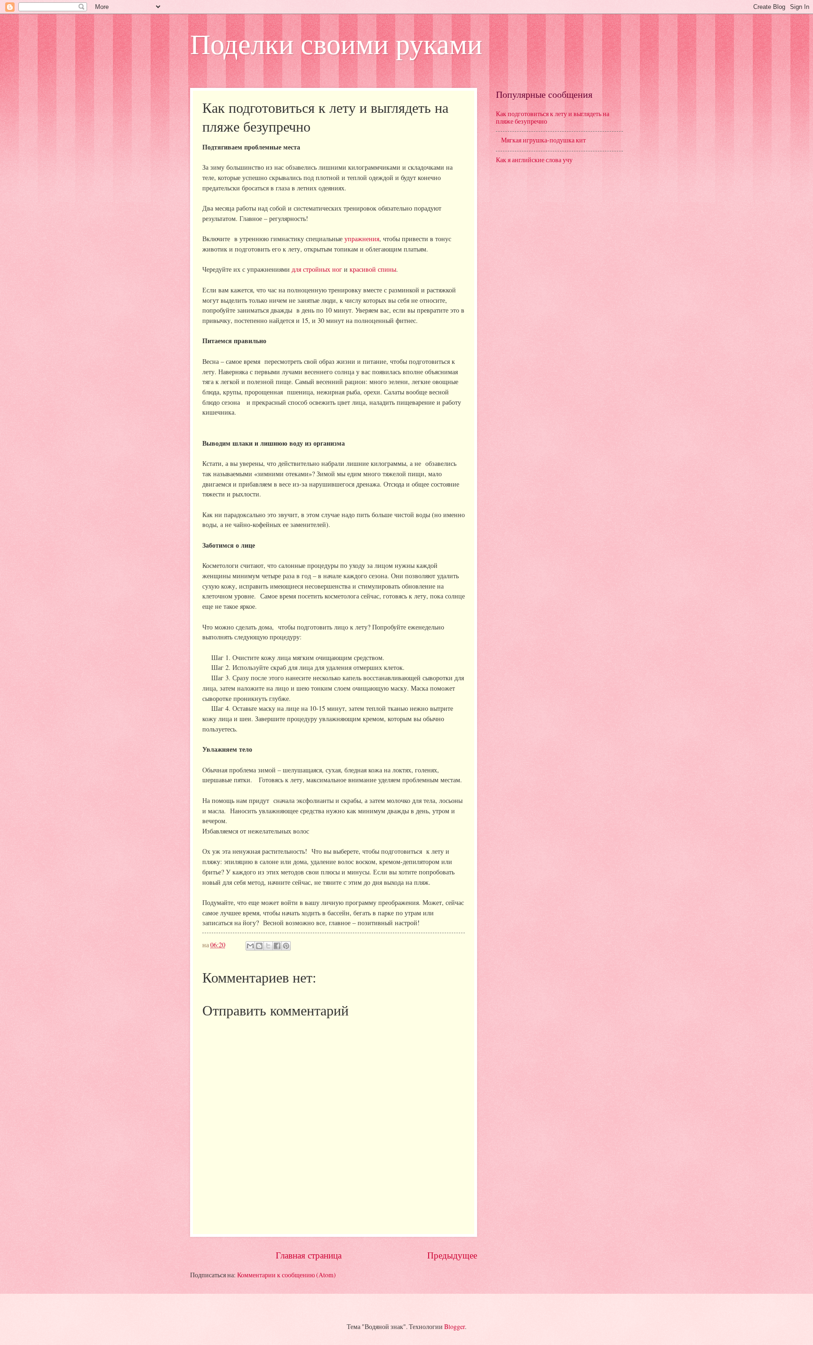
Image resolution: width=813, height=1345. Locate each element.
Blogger (454, 1326)
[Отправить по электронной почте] (250, 946)
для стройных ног (317, 269)
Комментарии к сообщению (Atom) (286, 1274)
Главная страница (309, 1255)
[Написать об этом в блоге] (259, 946)
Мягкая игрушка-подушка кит (543, 139)
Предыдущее (452, 1255)
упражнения (361, 238)
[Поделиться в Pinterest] (286, 946)
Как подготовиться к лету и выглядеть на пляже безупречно (552, 117)
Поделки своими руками (336, 43)
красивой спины (373, 269)
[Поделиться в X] (268, 946)
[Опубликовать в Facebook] (277, 946)
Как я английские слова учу (534, 159)
